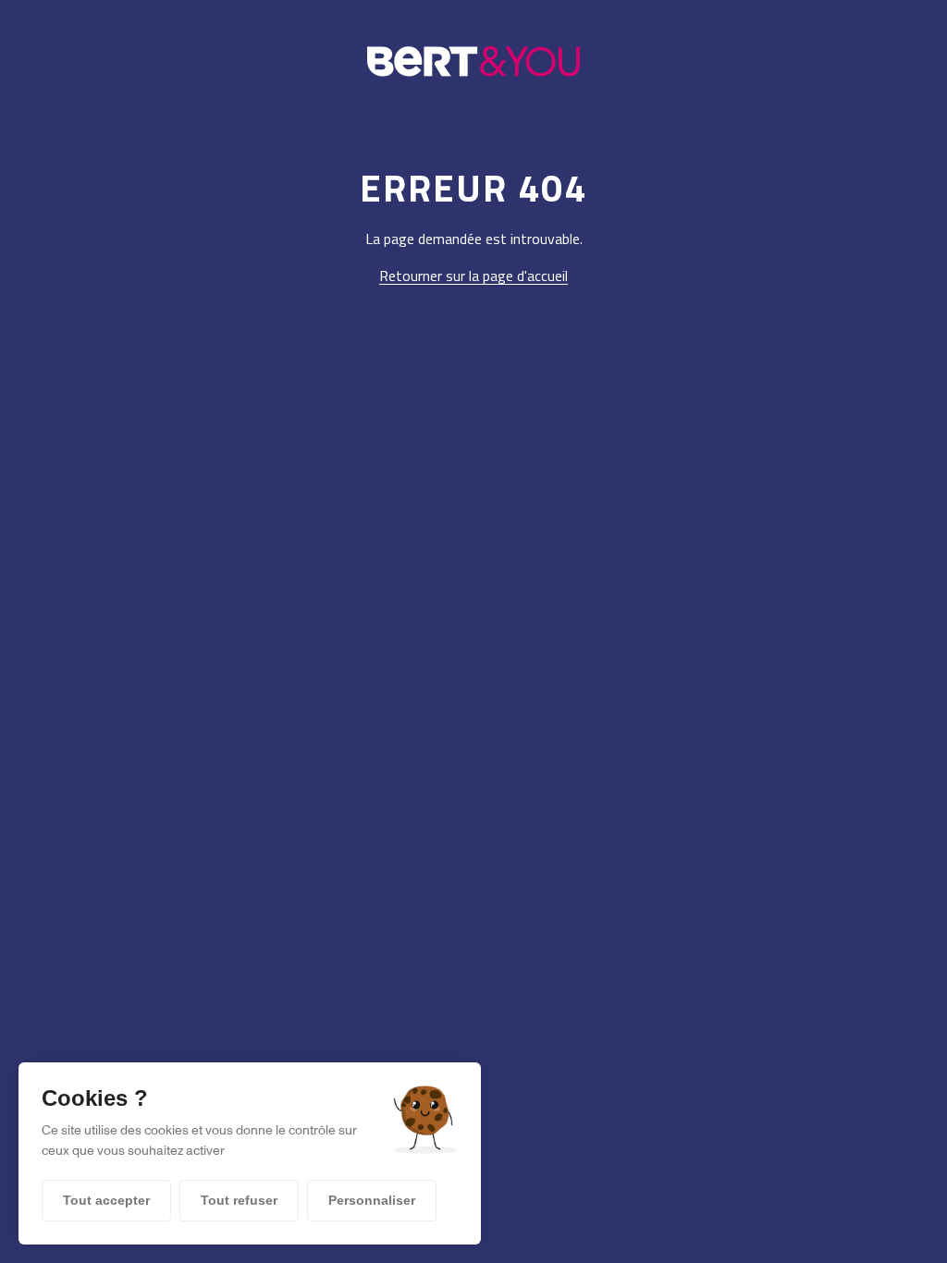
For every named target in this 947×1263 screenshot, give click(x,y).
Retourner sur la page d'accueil (473, 275)
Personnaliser (371, 1200)
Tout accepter (106, 1200)
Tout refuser (239, 1200)
